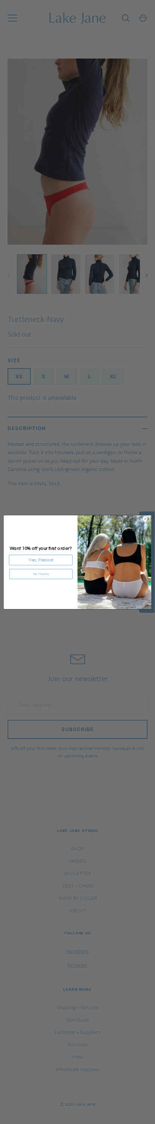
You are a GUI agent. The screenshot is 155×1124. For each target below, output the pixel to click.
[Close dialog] (147, 518)
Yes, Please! (41, 559)
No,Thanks (41, 573)
